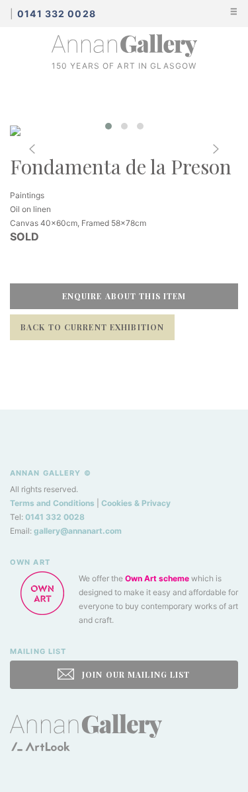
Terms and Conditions (52, 503)
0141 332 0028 (55, 517)
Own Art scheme (157, 578)
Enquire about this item (124, 296)
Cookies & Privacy (136, 503)
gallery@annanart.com (78, 531)
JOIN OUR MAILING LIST (134, 674)
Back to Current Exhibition (92, 327)
